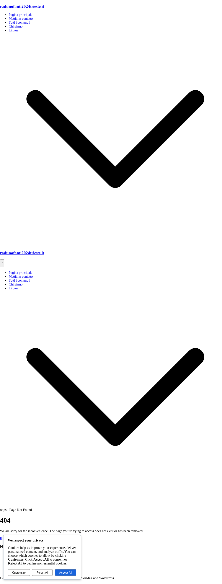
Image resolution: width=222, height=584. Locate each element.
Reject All (42, 572)
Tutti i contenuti (19, 22)
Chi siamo (16, 26)
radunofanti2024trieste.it (22, 6)
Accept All (65, 572)
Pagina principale (20, 14)
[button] (115, 244)
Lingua (13, 30)
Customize (19, 572)
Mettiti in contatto (21, 18)
